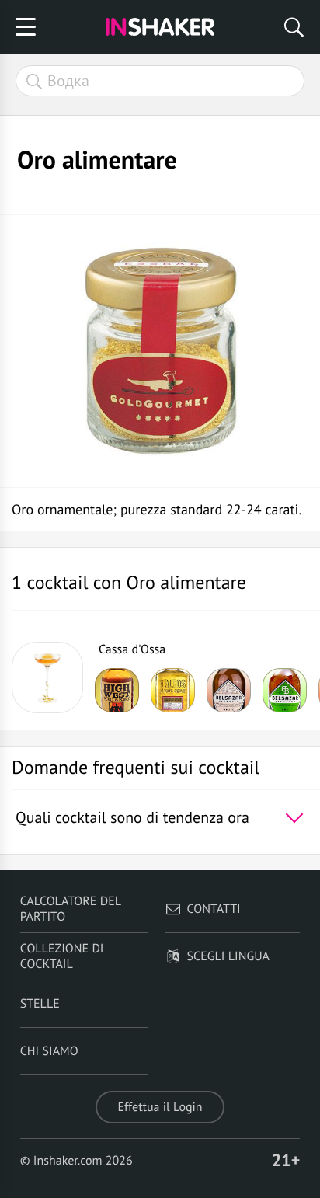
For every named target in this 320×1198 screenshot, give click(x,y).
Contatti (214, 909)
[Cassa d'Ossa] (47, 677)
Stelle (40, 1004)
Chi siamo (49, 1051)
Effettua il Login (159, 1107)
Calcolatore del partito (70, 909)
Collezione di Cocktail (62, 956)
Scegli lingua (228, 956)
